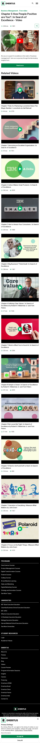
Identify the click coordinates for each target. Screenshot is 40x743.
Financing (4, 680)
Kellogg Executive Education (9, 620)
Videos (3, 664)
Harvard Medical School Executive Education (14, 623)
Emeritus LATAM (6, 683)
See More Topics (6, 593)
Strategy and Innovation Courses (11, 590)
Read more (20, 65)
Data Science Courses (8, 565)
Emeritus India (5, 695)
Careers (3, 677)
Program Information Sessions (10, 670)
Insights (3, 674)
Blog (2, 661)
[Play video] (20, 41)
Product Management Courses (10, 568)
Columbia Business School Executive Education (15, 607)
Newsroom (4, 658)
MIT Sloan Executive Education (10, 604)
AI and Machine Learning (8, 581)
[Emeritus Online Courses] (8, 3)
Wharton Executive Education (10, 614)
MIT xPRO (4, 611)
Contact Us (4, 699)
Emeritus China (5, 689)
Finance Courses (6, 574)
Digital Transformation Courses (10, 571)
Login (2, 637)
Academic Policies (6, 640)
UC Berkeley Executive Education (11, 617)
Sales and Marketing (7, 584)
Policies (3, 655)
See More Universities (7, 626)
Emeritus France (6, 692)
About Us (4, 652)
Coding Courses (6, 578)
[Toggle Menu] (37, 3)
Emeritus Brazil (5, 686)
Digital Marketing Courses (9, 587)
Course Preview (6, 667)
